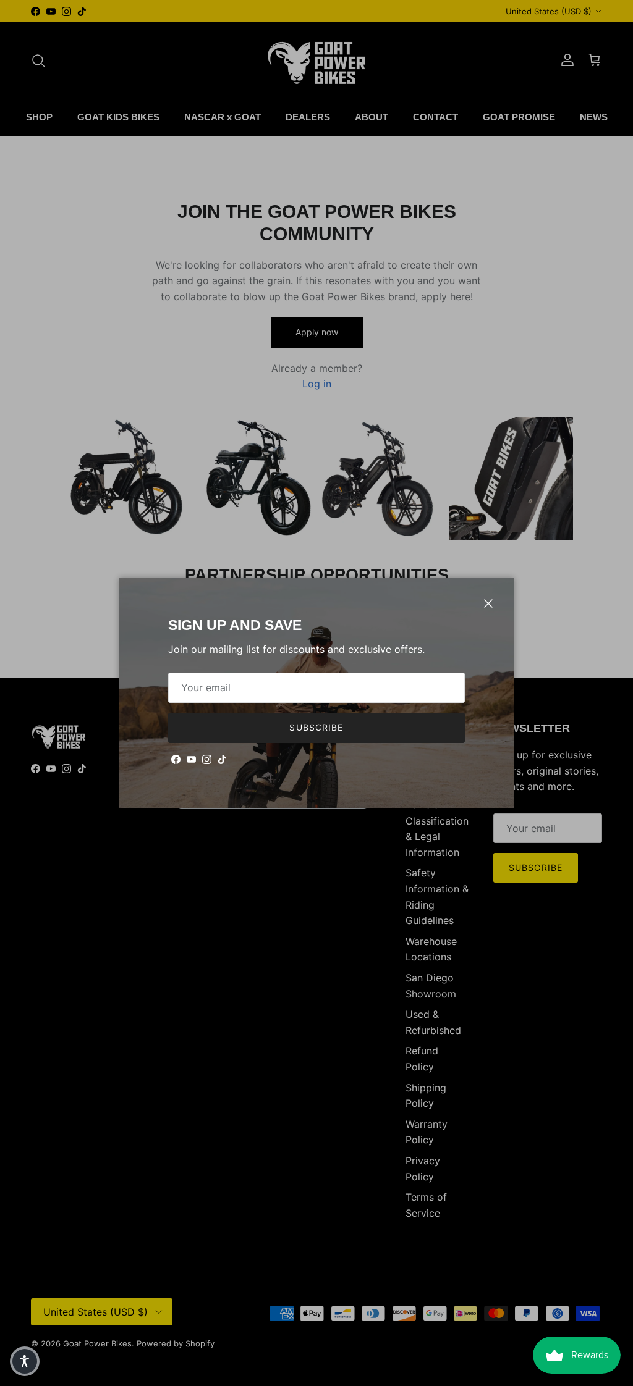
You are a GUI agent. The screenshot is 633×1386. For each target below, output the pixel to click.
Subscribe (316, 727)
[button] (25, 1361)
